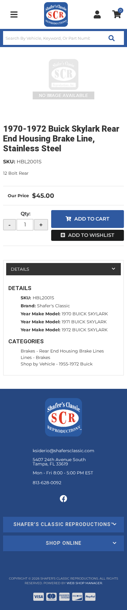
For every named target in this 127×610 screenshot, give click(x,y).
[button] (63, 38)
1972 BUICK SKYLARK (85, 330)
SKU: (9, 162)
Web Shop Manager (84, 583)
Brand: (28, 306)
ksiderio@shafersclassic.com (63, 451)
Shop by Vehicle (38, 364)
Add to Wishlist (91, 235)
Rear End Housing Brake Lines (71, 351)
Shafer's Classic (53, 306)
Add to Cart (91, 219)
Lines (26, 357)
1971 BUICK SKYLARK (84, 322)
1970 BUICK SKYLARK (85, 314)
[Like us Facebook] (63, 499)
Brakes (28, 351)
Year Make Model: (40, 314)
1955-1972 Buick (75, 364)
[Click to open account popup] (97, 14)
